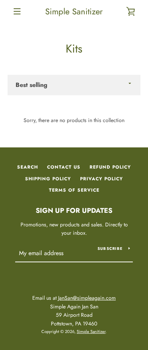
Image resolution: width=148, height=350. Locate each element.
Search (27, 167)
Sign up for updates (74, 210)
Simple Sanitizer (74, 11)
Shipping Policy (48, 178)
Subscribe (110, 248)
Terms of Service (74, 190)
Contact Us (63, 167)
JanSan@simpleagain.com (87, 298)
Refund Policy (110, 167)
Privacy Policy (101, 178)
